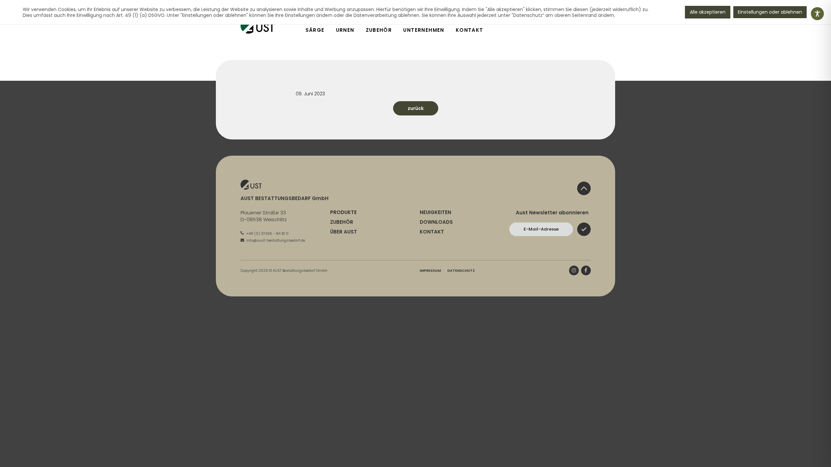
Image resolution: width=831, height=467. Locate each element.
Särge (315, 30)
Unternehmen (423, 30)
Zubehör (379, 30)
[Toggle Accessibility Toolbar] (817, 13)
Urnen (345, 30)
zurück (416, 108)
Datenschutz (461, 270)
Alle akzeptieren (708, 12)
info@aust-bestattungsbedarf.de (275, 240)
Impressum (430, 270)
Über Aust (343, 231)
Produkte (343, 212)
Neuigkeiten (435, 212)
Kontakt (469, 30)
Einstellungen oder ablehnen (770, 12)
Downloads (436, 222)
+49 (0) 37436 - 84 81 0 (267, 233)
